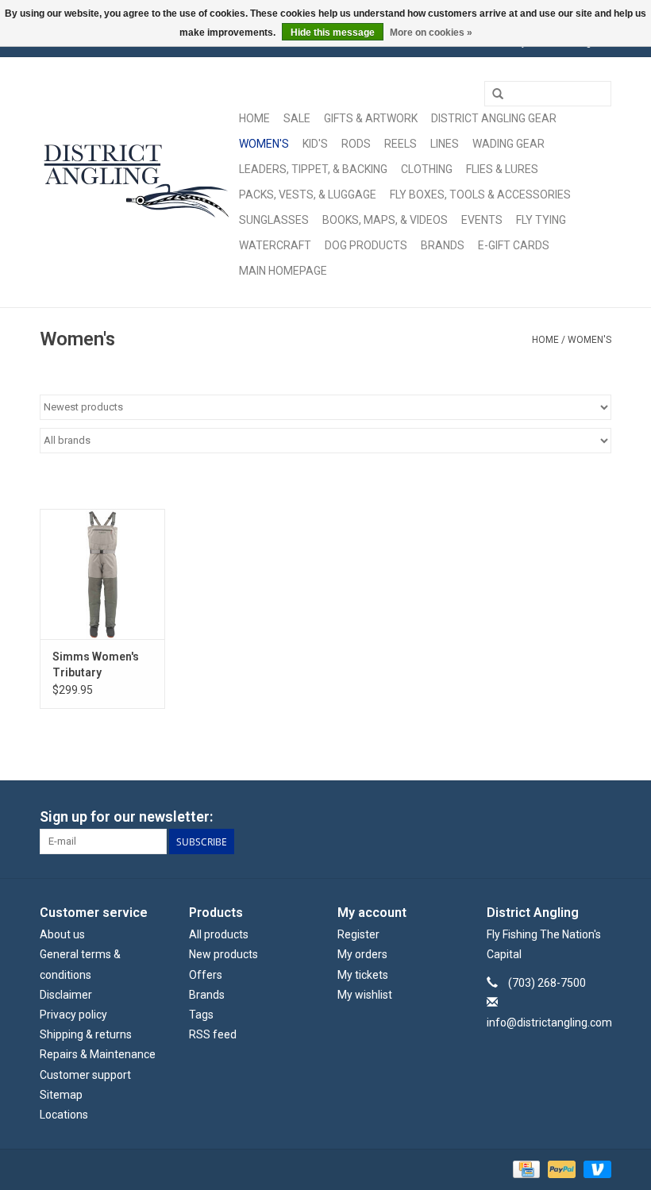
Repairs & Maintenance (98, 1054)
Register (358, 934)
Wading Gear (508, 143)
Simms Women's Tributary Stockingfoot (95, 665)
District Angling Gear (494, 118)
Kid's (315, 143)
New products (223, 954)
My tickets (362, 975)
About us (62, 934)
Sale (296, 118)
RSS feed (213, 1034)
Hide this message (333, 32)
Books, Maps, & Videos (385, 220)
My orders (362, 954)
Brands (442, 245)
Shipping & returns (86, 1034)
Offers (205, 975)
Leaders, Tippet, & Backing (313, 169)
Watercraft (275, 245)
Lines (444, 143)
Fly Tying (541, 220)
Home (254, 118)
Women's (264, 143)
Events (482, 220)
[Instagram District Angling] (598, 817)
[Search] (497, 94)
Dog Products (366, 245)
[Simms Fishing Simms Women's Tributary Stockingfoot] (102, 574)
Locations (64, 1114)
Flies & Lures (502, 169)
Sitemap (61, 1094)
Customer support (85, 1075)
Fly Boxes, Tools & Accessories (480, 194)
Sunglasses (274, 220)
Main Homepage (283, 270)
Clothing (427, 169)
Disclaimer (66, 994)
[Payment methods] (524, 1168)
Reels (400, 143)
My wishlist (364, 994)
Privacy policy (73, 1014)
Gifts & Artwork (371, 118)
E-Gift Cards (513, 245)
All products (218, 934)
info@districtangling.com (549, 1022)
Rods (356, 143)
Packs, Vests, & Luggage (307, 194)
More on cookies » (431, 32)
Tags (201, 1014)
